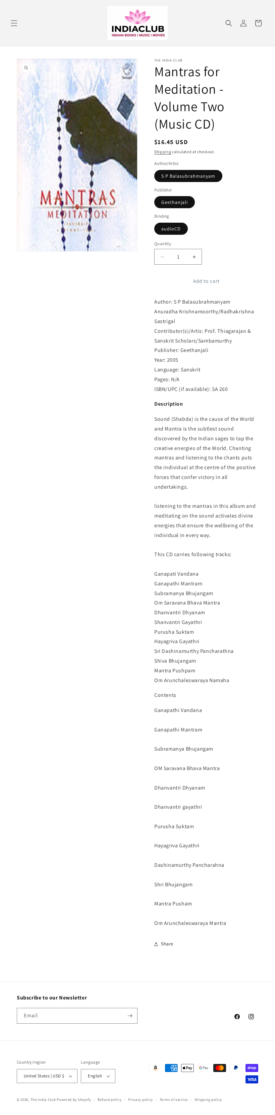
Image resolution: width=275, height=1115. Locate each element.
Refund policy (109, 1099)
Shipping (162, 151)
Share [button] (167, 944)
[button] (14, 23)
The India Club (43, 1099)
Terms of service (174, 1099)
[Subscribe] (129, 1016)
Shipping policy (208, 1099)
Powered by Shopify (74, 1099)
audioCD (171, 229)
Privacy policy (140, 1099)
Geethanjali (174, 202)
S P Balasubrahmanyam (188, 176)
